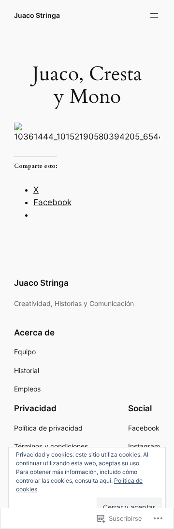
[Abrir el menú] (154, 15)
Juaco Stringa (37, 15)
